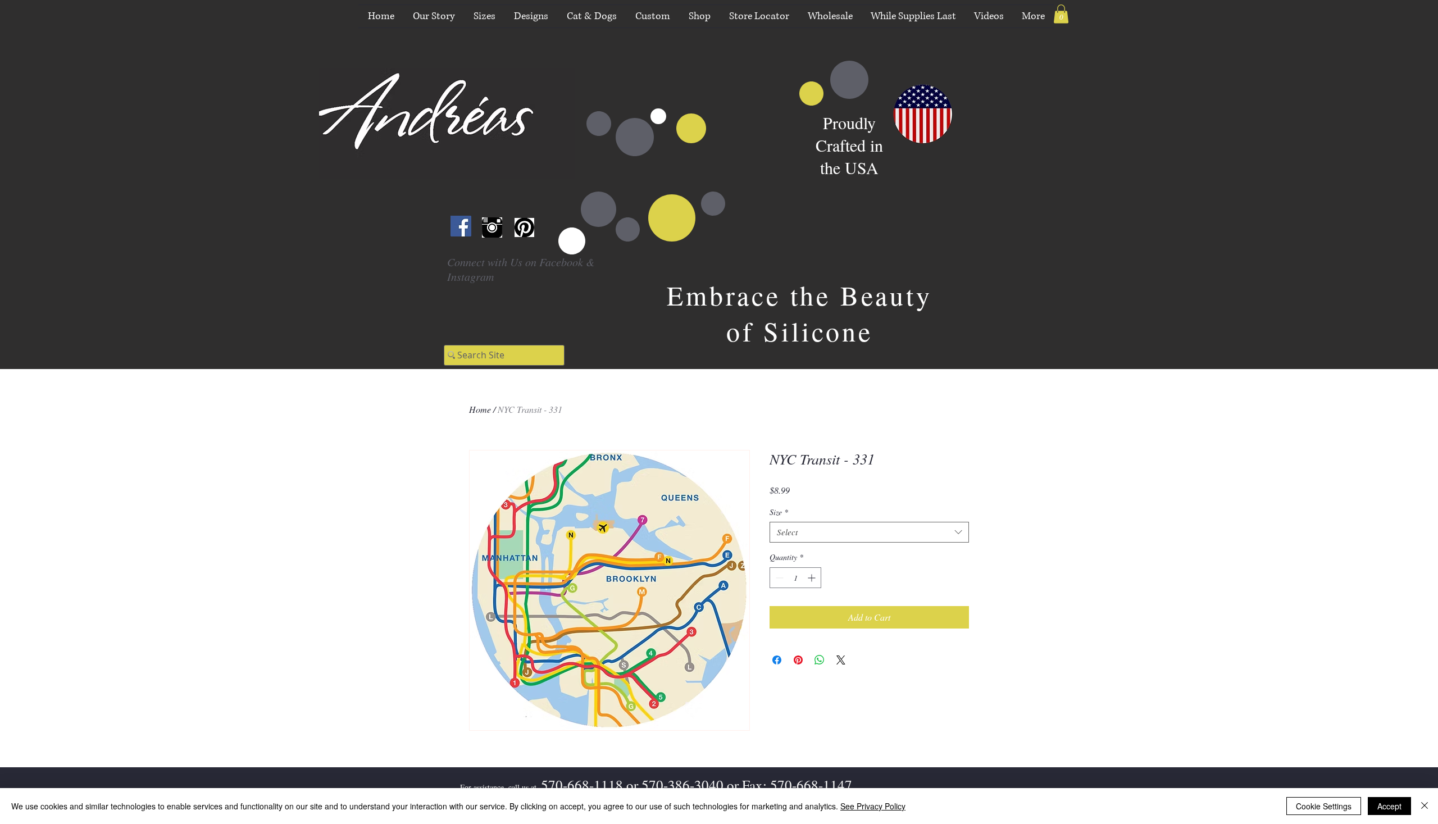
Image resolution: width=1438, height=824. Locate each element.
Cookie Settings (1323, 806)
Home (480, 409)
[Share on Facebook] (777, 660)
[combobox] (869, 532)
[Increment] (813, 578)
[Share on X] (841, 660)
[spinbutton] (795, 578)
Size (779, 512)
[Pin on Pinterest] (798, 660)
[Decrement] (778, 578)
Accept (1389, 806)
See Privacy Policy (872, 806)
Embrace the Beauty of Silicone (799, 313)
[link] (1061, 13)
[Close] (1424, 806)
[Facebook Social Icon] (460, 226)
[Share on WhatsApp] (819, 660)
